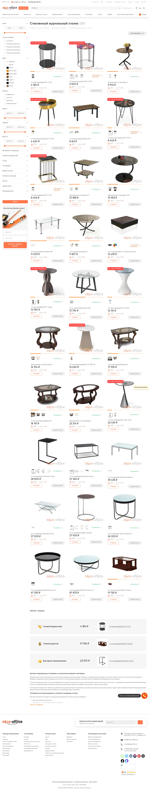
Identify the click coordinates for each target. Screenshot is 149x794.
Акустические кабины (94, 746)
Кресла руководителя (94, 741)
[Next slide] (50, 471)
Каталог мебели (43, 28)
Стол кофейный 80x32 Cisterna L (81, 590)
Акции (47, 737)
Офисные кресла (93, 744)
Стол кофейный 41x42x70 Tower (43, 476)
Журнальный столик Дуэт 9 (79, 195)
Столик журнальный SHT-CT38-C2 (82, 364)
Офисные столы (92, 748)
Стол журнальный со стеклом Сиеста (122, 251)
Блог (102, 2)
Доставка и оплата (119, 2)
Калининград (6, 748)
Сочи (4, 737)
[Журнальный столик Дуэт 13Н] (124, 170)
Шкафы (109, 14)
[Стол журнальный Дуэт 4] (86, 226)
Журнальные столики (58, 28)
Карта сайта (93, 781)
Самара (5, 739)
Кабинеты (27, 14)
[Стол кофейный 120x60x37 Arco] (47, 508)
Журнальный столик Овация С (80, 421)
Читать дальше (36, 705)
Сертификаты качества (30, 748)
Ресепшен (89, 14)
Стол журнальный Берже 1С (118, 364)
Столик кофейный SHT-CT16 (41, 195)
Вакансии (69, 737)
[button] (32, 56)
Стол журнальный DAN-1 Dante (119, 590)
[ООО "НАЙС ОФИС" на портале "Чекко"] (128, 764)
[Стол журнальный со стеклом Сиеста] (124, 226)
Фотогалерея (49, 755)
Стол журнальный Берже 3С (41, 421)
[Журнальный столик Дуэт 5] (124, 57)
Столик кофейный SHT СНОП (118, 308)
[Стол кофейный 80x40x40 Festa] (86, 452)
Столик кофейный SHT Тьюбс (41, 307)
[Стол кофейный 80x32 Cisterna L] (86, 564)
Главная (32, 28)
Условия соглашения (81, 781)
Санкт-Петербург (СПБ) (10, 741)
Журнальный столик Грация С (42, 364)
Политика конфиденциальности (62, 781)
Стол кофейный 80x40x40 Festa (81, 476)
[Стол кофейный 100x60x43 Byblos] (124, 452)
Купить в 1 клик (58, 91)
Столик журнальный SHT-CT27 (119, 138)
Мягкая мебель (57, 14)
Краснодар (6, 753)
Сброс (15, 201)
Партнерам (109, 2)
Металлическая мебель (125, 14)
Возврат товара (50, 750)
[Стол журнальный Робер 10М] (47, 226)
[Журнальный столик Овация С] (86, 395)
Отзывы (136, 2)
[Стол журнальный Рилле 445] (86, 282)
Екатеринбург (7, 744)
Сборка (130, 2)
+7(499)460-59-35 (34, 2)
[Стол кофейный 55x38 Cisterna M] (47, 564)
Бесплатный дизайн (140, 387)
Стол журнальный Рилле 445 (80, 308)
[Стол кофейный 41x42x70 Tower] (47, 452)
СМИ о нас (27, 744)
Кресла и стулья (41, 14)
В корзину (36, 91)
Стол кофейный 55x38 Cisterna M (43, 590)
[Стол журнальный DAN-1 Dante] (124, 564)
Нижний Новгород (8, 746)
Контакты (143, 2)
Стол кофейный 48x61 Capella (80, 533)
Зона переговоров (73, 14)
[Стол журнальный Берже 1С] (124, 339)
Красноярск (6, 750)
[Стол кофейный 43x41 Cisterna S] (124, 508)
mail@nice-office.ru (19, 2)
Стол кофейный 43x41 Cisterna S (120, 534)
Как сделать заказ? (51, 744)
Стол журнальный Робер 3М (79, 139)
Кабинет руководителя (94, 737)
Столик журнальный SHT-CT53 (80, 81)
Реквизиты (70, 741)
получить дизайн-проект (15, 245)
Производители (28, 750)
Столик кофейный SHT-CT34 (41, 82)
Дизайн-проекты (72, 739)
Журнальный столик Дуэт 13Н (118, 195)
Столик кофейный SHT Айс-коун (119, 420)
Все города (6, 755)
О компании (95, 2)
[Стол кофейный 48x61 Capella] (86, 508)
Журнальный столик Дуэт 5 (118, 82)
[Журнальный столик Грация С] (47, 339)
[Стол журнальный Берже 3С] (47, 395)
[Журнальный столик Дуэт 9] (86, 170)
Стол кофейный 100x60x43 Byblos (120, 477)
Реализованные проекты (31, 746)
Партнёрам (71, 734)
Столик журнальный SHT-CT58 (42, 139)
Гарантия (48, 741)
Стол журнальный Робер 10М (41, 251)
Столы (100, 14)
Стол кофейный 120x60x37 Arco (42, 534)
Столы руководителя (94, 739)
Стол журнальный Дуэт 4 (78, 251)
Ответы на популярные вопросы (54, 753)
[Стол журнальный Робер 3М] (86, 113)
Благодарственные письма (32, 741)
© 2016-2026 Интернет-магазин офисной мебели (74, 788)
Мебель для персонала (11, 14)
